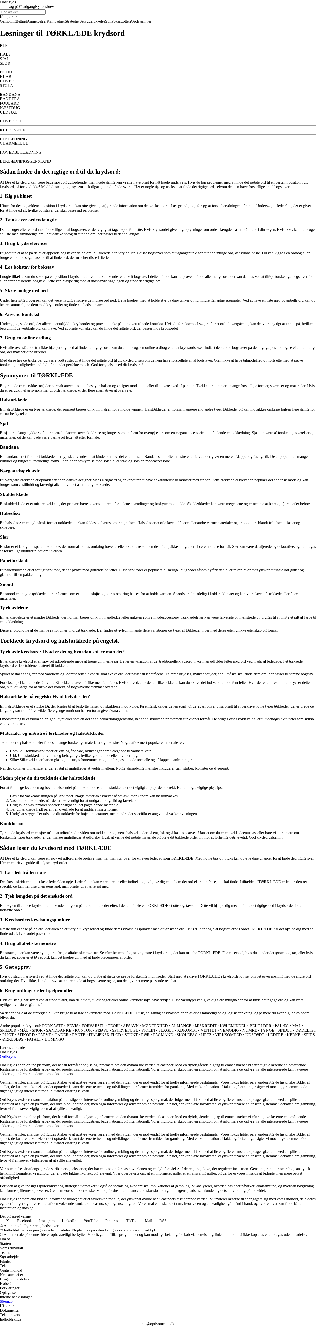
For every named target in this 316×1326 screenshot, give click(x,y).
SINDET (285, 1030)
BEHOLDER (260, 1026)
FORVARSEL (93, 1026)
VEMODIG (229, 1030)
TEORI (114, 1026)
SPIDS (309, 1035)
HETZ (206, 1035)
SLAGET (166, 1030)
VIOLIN (148, 1030)
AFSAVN (131, 1026)
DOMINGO (54, 1039)
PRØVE (102, 1030)
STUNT (131, 1035)
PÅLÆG (282, 1026)
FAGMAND (163, 1035)
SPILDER (8, 1030)
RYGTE (78, 1035)
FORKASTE (52, 1026)
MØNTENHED (155, 1026)
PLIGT (8, 1035)
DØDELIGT (306, 1030)
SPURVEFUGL (125, 1030)
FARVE (44, 1035)
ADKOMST (187, 1030)
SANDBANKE (58, 1030)
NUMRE (249, 1030)
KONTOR (83, 1030)
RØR (145, 1035)
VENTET (209, 1030)
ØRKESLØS (12, 1039)
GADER (62, 1035)
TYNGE (267, 1030)
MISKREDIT (206, 1026)
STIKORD (26, 1035)
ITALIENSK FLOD (105, 1035)
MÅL (296, 1026)
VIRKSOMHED (228, 1035)
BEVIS (72, 1026)
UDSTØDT (254, 1035)
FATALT (34, 1039)
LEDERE (275, 1035)
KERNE (293, 1035)
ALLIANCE (181, 1026)
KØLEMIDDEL (233, 1026)
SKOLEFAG (187, 1035)
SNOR (37, 1030)
